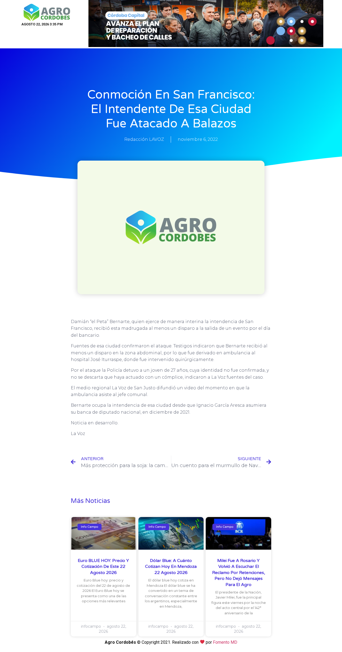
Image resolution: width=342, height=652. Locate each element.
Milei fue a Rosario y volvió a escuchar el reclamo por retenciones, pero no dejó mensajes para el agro (238, 572)
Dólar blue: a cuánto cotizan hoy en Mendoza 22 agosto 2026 (171, 566)
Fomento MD (225, 642)
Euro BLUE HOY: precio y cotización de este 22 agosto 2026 (103, 566)
